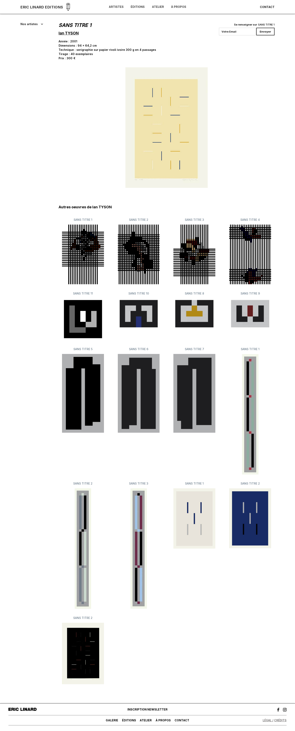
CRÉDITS (280, 720)
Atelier (158, 6)
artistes (116, 6)
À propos (178, 6)
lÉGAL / (268, 720)
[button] (31, 24)
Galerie (112, 720)
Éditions (138, 6)
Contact (267, 7)
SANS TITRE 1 (266, 24)
